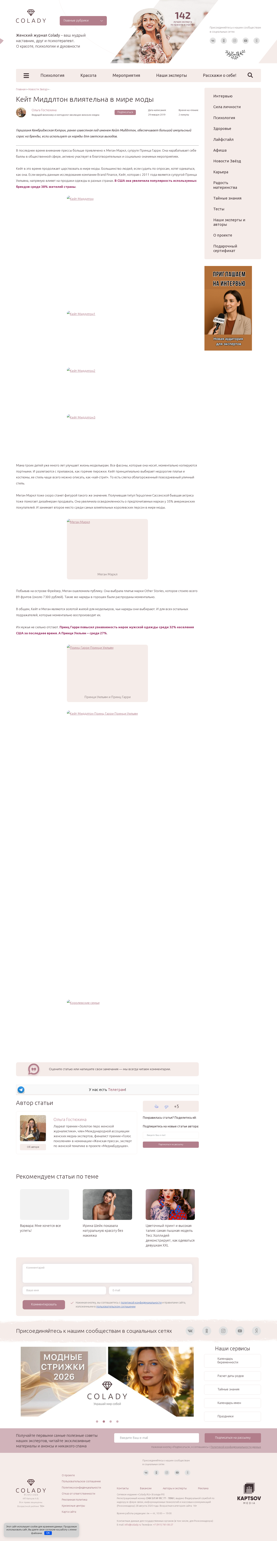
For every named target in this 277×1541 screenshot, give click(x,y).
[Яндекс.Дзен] (256, 41)
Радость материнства (225, 184)
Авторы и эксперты (175, 1488)
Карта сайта (69, 1511)
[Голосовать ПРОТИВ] (166, 1107)
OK (48, 1533)
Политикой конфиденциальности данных (235, 1446)
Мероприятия (126, 75)
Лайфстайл (223, 139)
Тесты (218, 209)
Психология (52, 75)
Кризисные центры (73, 1505)
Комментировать (44, 1304)
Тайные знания (227, 198)
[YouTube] (246, 41)
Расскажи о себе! (219, 75)
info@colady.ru (133, 1524)
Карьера (220, 172)
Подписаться (125, 112)
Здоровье (222, 128)
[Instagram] (235, 41)
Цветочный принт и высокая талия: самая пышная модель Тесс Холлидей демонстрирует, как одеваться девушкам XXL (170, 1235)
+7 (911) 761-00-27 (163, 1524)
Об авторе (33, 1147)
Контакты (123, 1488)
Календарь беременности (227, 1360)
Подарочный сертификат (225, 248)
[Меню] (26, 75)
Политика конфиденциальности (81, 1487)
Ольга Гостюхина (44, 110)
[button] (97, 1421)
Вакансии (146, 1488)
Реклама (203, 1488)
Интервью (223, 96)
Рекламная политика (74, 1499)
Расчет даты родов (230, 1376)
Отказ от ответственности (78, 1493)
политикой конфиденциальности (141, 1302)
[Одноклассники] (224, 41)
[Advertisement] (107, 284)
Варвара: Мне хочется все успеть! (40, 1228)
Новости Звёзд (227, 161)
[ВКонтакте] (213, 41)
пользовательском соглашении (115, 1306)
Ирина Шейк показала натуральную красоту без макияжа (103, 1230)
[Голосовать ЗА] (156, 1106)
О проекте (222, 235)
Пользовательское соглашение (81, 1481)
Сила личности (227, 107)
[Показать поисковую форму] (250, 75)
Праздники (225, 1416)
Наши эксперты (171, 75)
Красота (88, 75)
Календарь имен (229, 1403)
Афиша (219, 150)
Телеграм (116, 1089)
